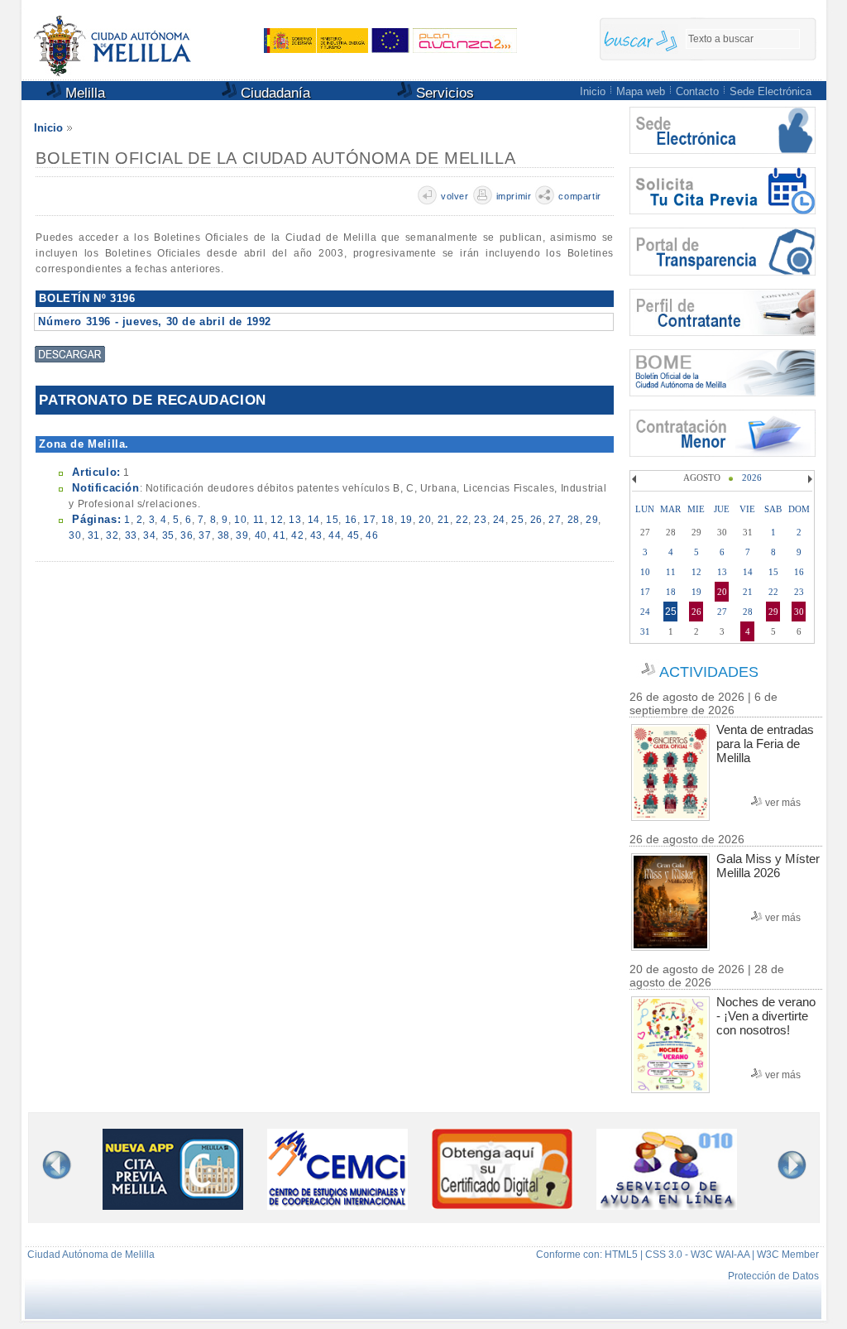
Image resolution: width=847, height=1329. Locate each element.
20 (425, 519)
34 (149, 535)
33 (131, 535)
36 (186, 535)
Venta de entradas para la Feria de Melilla (765, 743)
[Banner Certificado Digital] (502, 1204)
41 (279, 535)
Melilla (83, 93)
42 (297, 535)
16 (351, 519)
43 (316, 535)
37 (205, 535)
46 (372, 535)
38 (224, 535)
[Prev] (636, 479)
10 (240, 519)
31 (94, 535)
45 (353, 535)
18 (387, 519)
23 (480, 519)
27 (554, 519)
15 (332, 519)
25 (517, 519)
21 (444, 519)
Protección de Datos (773, 1276)
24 (499, 519)
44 (334, 535)
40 (261, 535)
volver (455, 196)
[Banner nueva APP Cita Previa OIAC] (173, 1205)
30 (75, 535)
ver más (783, 802)
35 (168, 535)
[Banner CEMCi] (337, 1205)
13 (295, 519)
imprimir (514, 196)
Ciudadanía (273, 93)
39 (242, 535)
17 (369, 519)
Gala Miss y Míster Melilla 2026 (768, 866)
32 (112, 535)
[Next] (808, 479)
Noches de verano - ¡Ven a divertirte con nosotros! (766, 1016)
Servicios (443, 93)
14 (314, 519)
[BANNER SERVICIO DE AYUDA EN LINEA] (666, 1205)
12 (276, 519)
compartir (579, 196)
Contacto (697, 91)
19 (406, 519)
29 (592, 519)
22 (462, 519)
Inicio (592, 91)
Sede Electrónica (770, 91)
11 (259, 519)
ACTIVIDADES (708, 672)
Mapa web (640, 91)
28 (573, 519)
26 (536, 519)
